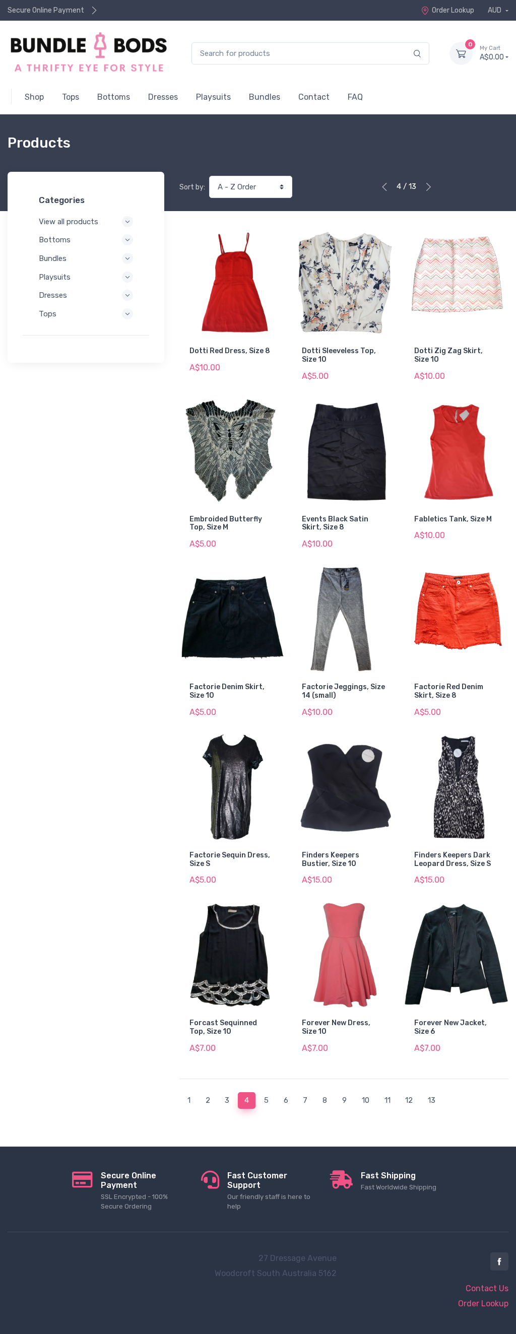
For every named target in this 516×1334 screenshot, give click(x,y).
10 (365, 1100)
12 (409, 1100)
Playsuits (55, 277)
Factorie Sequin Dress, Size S (229, 859)
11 (387, 1100)
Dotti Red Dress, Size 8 (229, 351)
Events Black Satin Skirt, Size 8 (335, 523)
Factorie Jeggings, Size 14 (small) (343, 691)
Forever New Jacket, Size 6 (450, 1027)
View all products (68, 221)
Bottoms (55, 239)
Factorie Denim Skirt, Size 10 (227, 691)
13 (431, 1100)
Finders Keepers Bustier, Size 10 (330, 859)
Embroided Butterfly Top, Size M (225, 523)
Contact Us (487, 1288)
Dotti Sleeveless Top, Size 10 (339, 355)
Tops (47, 313)
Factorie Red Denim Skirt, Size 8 (448, 691)
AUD (495, 10)
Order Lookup (453, 10)
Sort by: (192, 187)
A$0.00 (492, 53)
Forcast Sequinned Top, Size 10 (223, 1027)
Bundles (53, 258)
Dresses (53, 295)
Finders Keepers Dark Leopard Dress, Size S (452, 859)
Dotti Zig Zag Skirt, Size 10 (448, 355)
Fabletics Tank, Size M (453, 519)
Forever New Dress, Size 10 (336, 1027)
